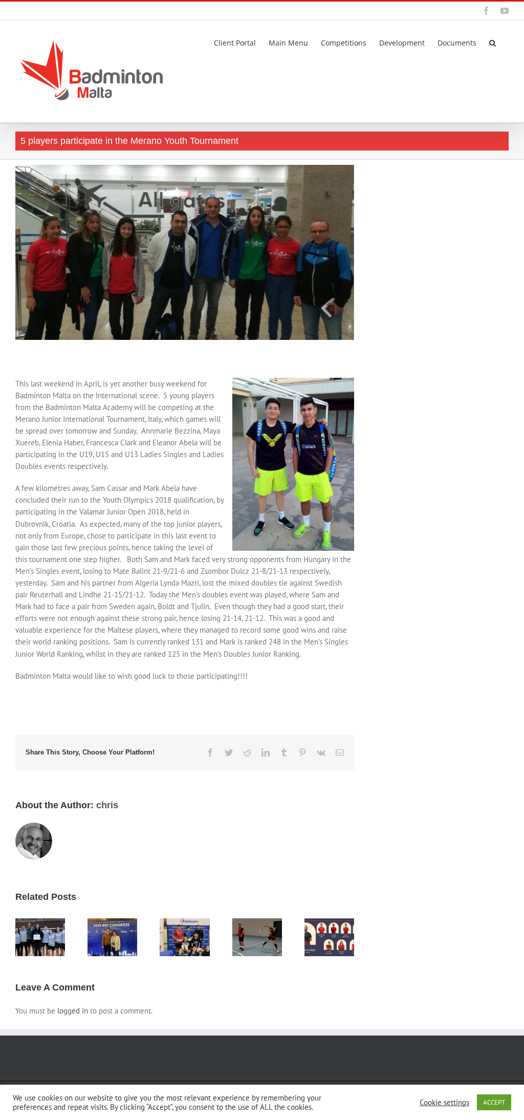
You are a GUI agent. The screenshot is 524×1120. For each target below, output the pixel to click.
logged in (72, 1011)
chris (107, 805)
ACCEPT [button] (494, 1102)
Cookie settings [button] (444, 1102)
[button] (492, 41)
